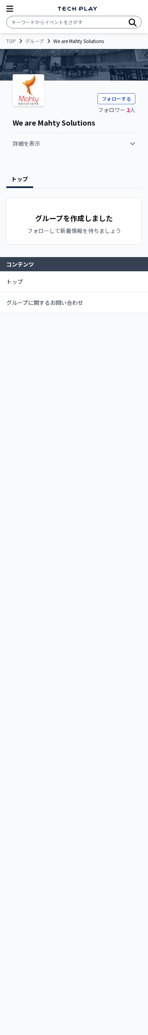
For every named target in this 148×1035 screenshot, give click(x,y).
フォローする (116, 98)
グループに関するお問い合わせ (44, 302)
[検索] (133, 22)
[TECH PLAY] (77, 9)
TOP (11, 41)
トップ (14, 282)
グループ (34, 41)
